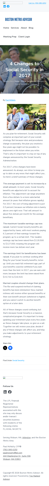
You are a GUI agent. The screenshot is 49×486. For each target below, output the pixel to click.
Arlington (26, 437)
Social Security (18, 360)
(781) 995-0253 (10, 449)
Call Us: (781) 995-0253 (37, 3)
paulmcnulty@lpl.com (12, 453)
